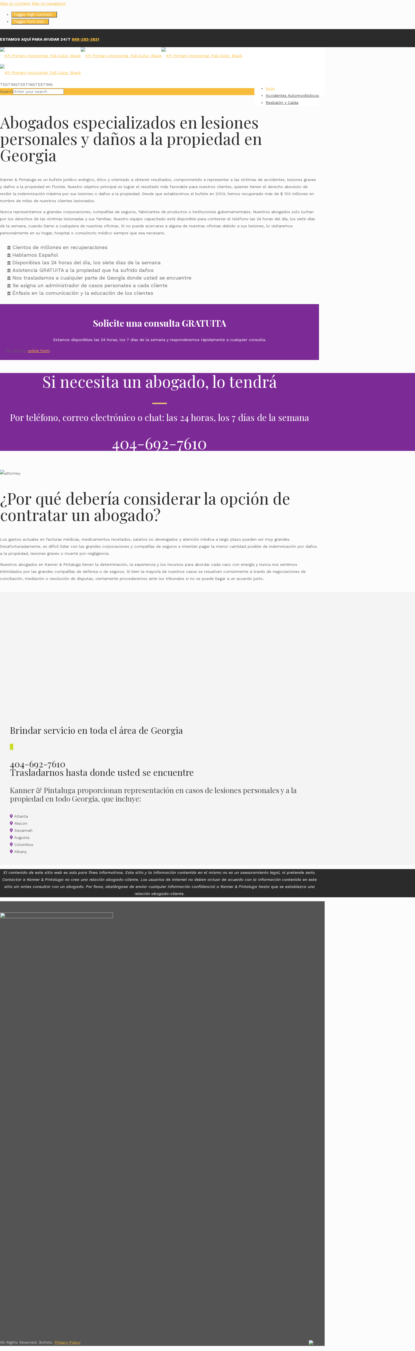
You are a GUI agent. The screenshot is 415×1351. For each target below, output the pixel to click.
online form (39, 350)
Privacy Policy (67, 1342)
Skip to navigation (49, 3)
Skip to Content (15, 3)
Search (6, 91)
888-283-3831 (85, 39)
